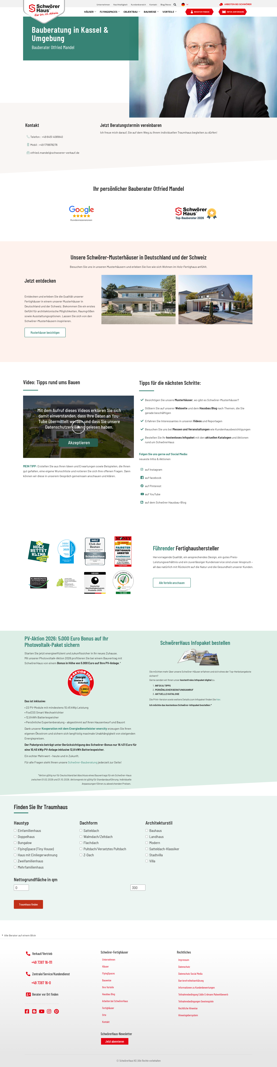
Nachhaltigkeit (120, 4)
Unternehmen (103, 4)
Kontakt (153, 4)
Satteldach (91, 830)
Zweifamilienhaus (30, 861)
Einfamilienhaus (29, 830)
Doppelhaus (26, 836)
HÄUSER (89, 11)
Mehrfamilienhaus (31, 867)
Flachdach (91, 842)
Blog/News (166, 4)
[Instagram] (49, 1011)
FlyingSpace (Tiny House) (36, 848)
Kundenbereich (138, 4)
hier (218, 699)
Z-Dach (89, 855)
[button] (175, 4)
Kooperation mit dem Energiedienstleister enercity (74, 728)
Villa (152, 861)
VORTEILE (168, 11)
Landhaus (156, 836)
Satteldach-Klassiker (164, 848)
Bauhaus (155, 830)
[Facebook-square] (27, 1011)
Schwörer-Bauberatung (82, 762)
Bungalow (25, 842)
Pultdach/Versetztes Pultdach (105, 848)
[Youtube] (41, 1011)
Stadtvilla (156, 855)
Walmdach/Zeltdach (98, 836)
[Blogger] (34, 1011)
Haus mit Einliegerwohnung (37, 855)
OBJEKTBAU (130, 11)
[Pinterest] (56, 1011)
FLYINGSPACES (108, 11)
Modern (154, 842)
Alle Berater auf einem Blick (20, 935)
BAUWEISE (150, 11)
